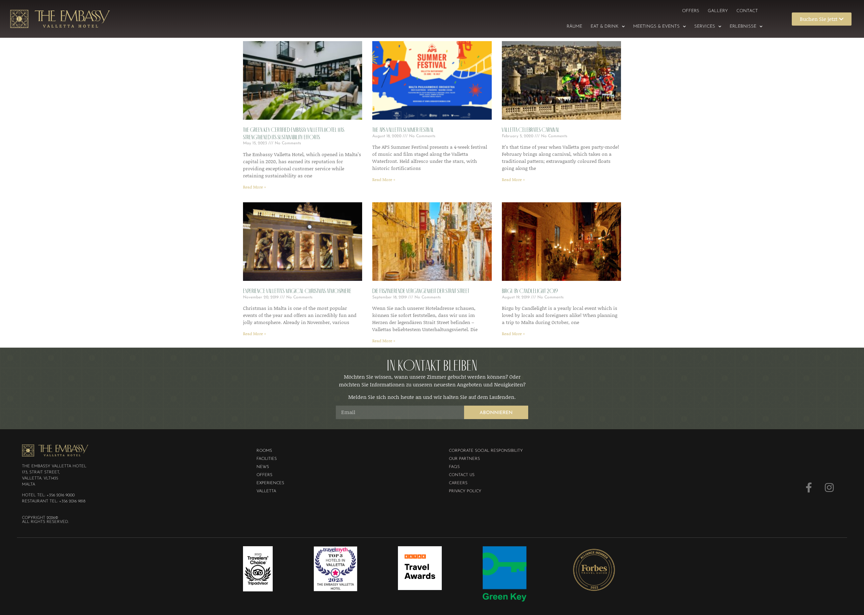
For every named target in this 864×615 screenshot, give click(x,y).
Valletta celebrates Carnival (531, 130)
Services (704, 26)
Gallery (718, 11)
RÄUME (574, 26)
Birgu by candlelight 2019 (530, 291)
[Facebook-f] (809, 487)
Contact (747, 11)
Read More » (254, 187)
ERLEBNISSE (743, 26)
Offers (690, 11)
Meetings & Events (656, 26)
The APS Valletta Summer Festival (403, 130)
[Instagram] (829, 487)
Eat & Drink (605, 26)
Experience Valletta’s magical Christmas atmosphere (297, 291)
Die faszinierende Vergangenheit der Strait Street (420, 291)
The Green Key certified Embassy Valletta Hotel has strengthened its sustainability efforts (293, 133)
